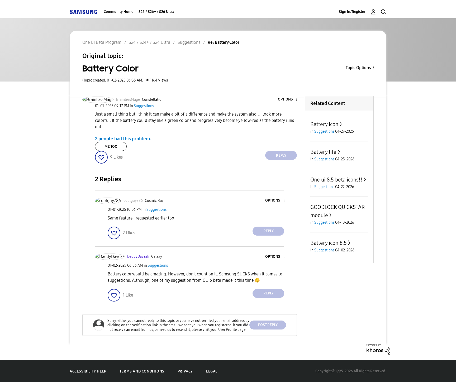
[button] (288, 99)
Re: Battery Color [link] (223, 42)
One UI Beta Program (101, 42)
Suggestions (189, 42)
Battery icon (324, 124)
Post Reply (268, 325)
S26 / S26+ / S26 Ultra (156, 11)
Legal (211, 371)
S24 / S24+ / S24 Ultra (149, 42)
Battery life (323, 152)
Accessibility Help (88, 371)
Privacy (185, 371)
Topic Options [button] (358, 67)
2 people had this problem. (123, 139)
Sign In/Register (352, 11)
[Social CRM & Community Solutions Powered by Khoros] (378, 348)
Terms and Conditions (142, 371)
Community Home (118, 11)
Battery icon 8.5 (328, 243)
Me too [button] (110, 146)
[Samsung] (83, 11)
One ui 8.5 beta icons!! (336, 179)
